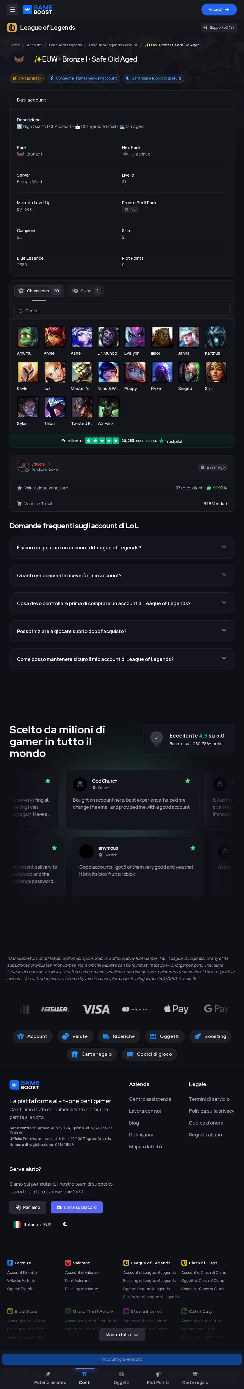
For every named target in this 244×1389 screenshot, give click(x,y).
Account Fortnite (22, 1272)
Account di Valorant (82, 1272)
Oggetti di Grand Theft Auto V (91, 1328)
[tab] (39, 291)
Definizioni (141, 1134)
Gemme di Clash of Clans (202, 1288)
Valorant (81, 1263)
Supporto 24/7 (222, 27)
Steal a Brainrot (146, 1311)
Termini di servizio (209, 1099)
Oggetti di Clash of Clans (202, 1280)
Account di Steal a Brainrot (146, 1328)
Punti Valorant (77, 1280)
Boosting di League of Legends (149, 1280)
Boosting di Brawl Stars (26, 1328)
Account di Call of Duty (201, 1320)
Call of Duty (200, 1311)
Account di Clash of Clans (203, 1272)
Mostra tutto (118, 1334)
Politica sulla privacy (211, 1111)
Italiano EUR (40, 1226)
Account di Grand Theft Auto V (92, 1320)
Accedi (215, 9)
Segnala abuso (205, 1134)
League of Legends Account (113, 45)
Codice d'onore (206, 1123)
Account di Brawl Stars (26, 1320)
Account (34, 45)
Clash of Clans (203, 1263)
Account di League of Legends (149, 1272)
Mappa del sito (145, 1146)
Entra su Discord (80, 1207)
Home (15, 45)
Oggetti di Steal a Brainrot (145, 1320)
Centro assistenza (150, 1099)
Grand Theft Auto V (93, 1311)
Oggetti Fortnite (21, 1288)
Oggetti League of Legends (146, 1288)
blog (134, 1123)
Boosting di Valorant (82, 1288)
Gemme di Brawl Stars (25, 1337)
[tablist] (122, 291)
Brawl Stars (26, 1311)
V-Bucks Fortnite (21, 1280)
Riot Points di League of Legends (151, 1296)
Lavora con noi (145, 1111)
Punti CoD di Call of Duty (202, 1337)
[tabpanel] (122, 364)
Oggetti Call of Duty (198, 1328)
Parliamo (31, 1207)
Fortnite (23, 1263)
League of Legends (65, 45)
